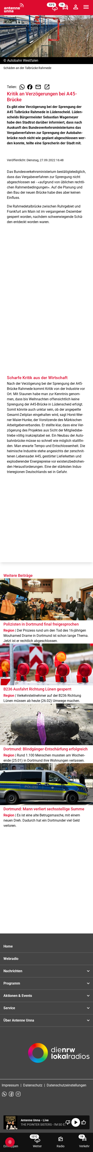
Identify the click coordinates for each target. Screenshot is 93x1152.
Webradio (10, 959)
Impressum (10, 1085)
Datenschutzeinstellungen (66, 1085)
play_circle (76, 1122)
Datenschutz (32, 1085)
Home (8, 946)
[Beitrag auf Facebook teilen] (29, 87)
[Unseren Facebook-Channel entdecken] (11, 1094)
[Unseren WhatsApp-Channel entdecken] (4, 1094)
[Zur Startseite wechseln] (13, 8)
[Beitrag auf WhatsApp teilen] (22, 87)
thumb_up (83, 1122)
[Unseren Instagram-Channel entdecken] (18, 1094)
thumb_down (68, 1122)
